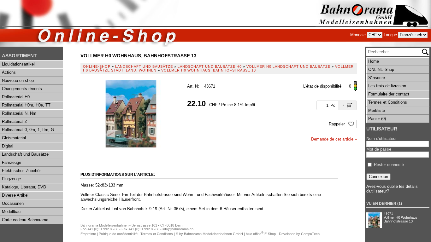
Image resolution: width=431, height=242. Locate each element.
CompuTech (310, 234)
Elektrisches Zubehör (21, 170)
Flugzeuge (11, 178)
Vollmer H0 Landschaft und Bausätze (288, 66)
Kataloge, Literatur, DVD (24, 187)
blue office (254, 234)
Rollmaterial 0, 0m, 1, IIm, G (28, 129)
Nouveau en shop (18, 80)
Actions (9, 72)
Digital (7, 146)
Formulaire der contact (388, 94)
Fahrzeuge (11, 162)
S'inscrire (376, 77)
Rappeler (337, 124)
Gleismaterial (14, 137)
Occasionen (13, 203)
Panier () (377, 118)
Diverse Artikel (15, 195)
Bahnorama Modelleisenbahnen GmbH (213, 234)
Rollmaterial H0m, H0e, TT (26, 105)
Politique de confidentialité (118, 234)
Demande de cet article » (334, 139)
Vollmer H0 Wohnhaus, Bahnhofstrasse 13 (401, 219)
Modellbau (11, 211)
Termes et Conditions (387, 102)
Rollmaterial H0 (16, 97)
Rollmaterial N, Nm (19, 113)
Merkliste (376, 110)
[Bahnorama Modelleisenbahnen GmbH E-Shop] (373, 23)
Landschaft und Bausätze (25, 154)
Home (373, 61)
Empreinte (88, 234)
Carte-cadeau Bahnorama (25, 219)
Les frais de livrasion (387, 86)
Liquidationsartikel (18, 64)
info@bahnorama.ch (177, 229)
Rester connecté (389, 164)
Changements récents (22, 88)
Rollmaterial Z (14, 121)
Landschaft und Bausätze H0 (210, 66)
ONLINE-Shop (381, 69)
